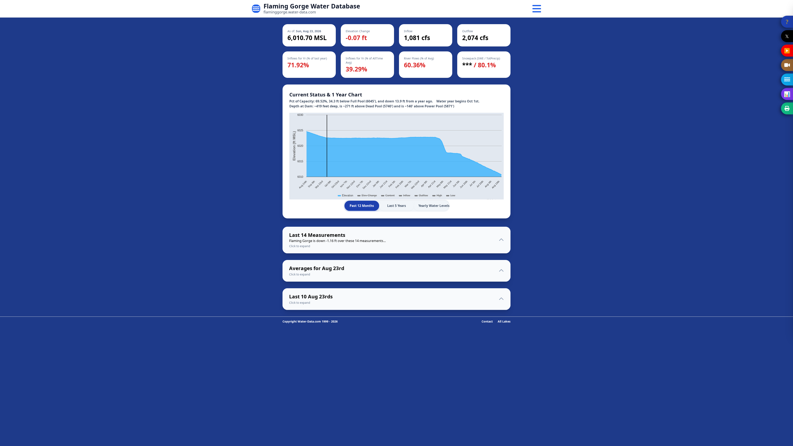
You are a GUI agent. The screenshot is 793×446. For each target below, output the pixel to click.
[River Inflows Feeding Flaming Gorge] (787, 79)
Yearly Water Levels (433, 206)
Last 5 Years (396, 206)
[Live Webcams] (787, 65)
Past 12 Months (362, 206)
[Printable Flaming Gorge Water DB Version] (787, 108)
